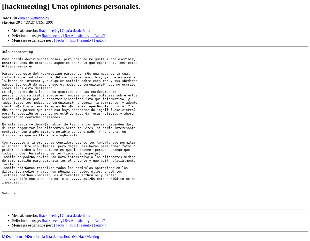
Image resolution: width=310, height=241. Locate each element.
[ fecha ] (60, 40)
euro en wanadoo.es (33, 18)
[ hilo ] (73, 40)
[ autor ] (100, 40)
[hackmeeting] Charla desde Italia (64, 31)
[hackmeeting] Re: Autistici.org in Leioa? (73, 36)
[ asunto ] (86, 40)
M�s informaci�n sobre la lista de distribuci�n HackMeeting (50, 236)
